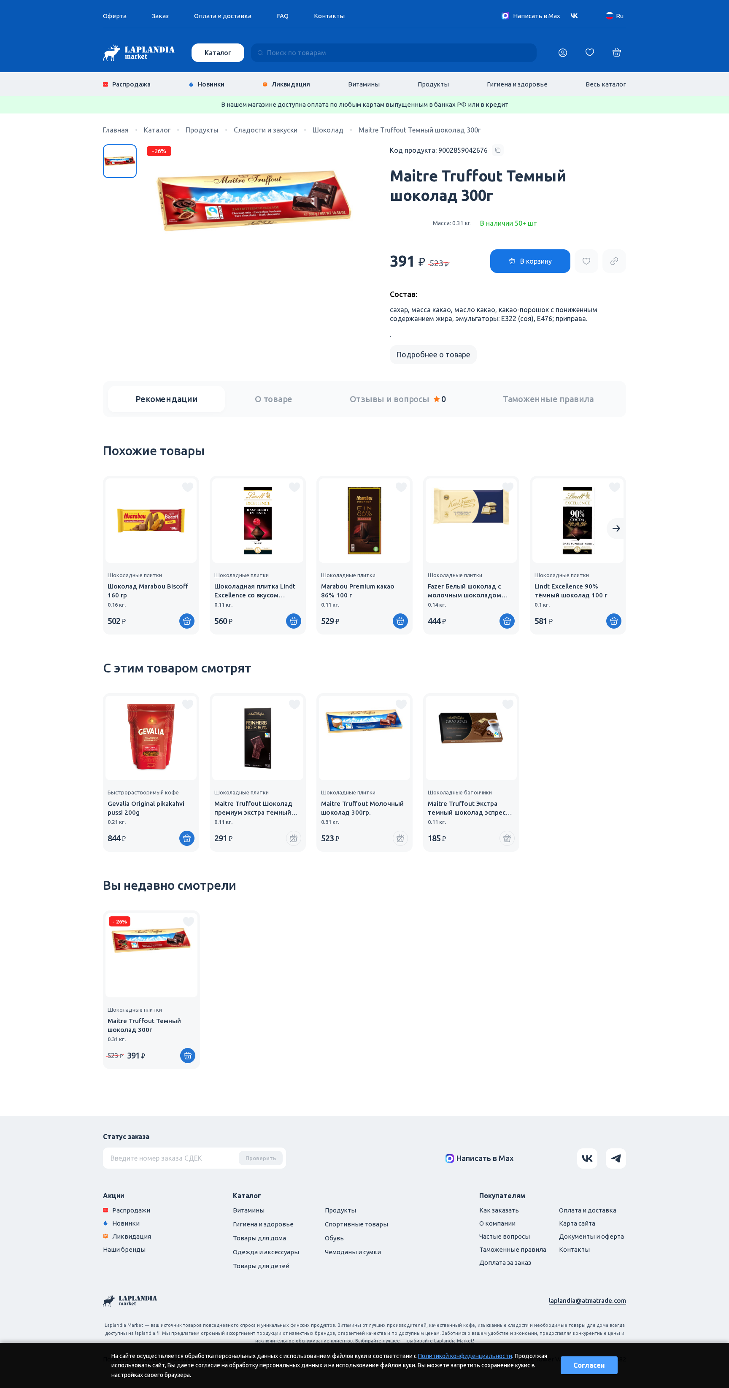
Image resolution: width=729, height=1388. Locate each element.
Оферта (115, 15)
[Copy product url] (614, 261)
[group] (151, 555)
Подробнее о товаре (433, 354)
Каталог (218, 53)
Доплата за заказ (505, 1262)
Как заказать (499, 1210)
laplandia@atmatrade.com (587, 1300)
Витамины (364, 84)
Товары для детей (261, 1265)
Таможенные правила (548, 399)
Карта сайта (577, 1223)
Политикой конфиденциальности (465, 1356)
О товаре (273, 399)
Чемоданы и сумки (353, 1252)
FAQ (283, 15)
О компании (497, 1223)
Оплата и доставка (222, 15)
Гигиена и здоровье (517, 84)
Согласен (589, 1365)
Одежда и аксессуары (266, 1252)
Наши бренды (124, 1249)
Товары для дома (259, 1238)
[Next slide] (616, 528)
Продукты (433, 84)
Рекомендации (166, 399)
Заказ (160, 15)
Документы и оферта (591, 1236)
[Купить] (186, 621)
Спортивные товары (356, 1224)
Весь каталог (606, 84)
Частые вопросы (504, 1236)
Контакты (329, 15)
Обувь (334, 1238)
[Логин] (563, 52)
